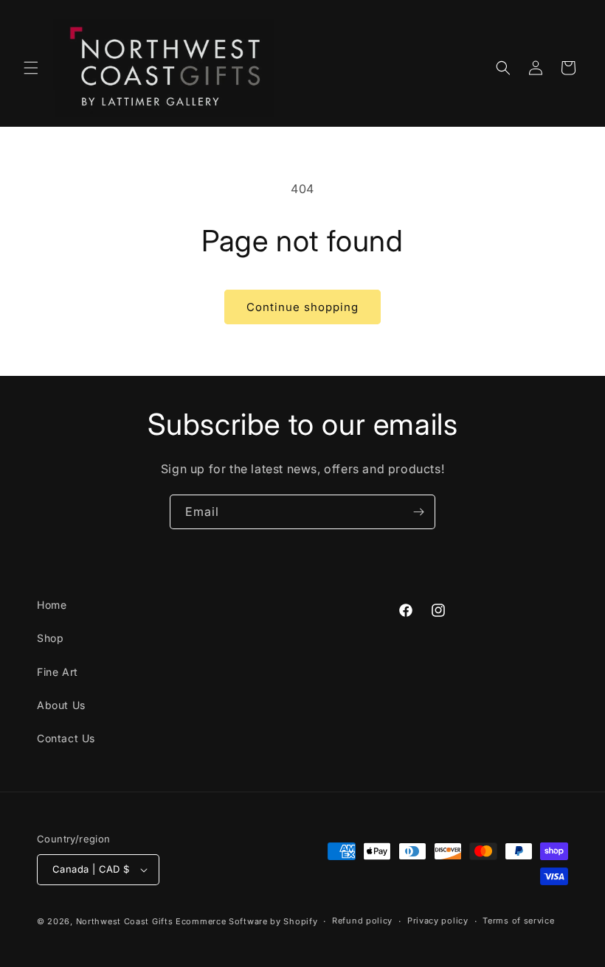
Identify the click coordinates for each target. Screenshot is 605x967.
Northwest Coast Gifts (124, 921)
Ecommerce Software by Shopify (246, 921)
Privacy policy (438, 920)
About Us (61, 705)
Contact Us (66, 738)
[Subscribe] (418, 512)
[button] (31, 68)
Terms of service (518, 920)
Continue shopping (302, 307)
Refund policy (362, 920)
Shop (50, 638)
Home (51, 604)
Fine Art (57, 672)
